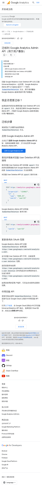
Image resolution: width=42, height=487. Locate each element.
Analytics (24, 2)
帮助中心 (5, 387)
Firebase (5, 458)
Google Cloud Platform (9, 461)
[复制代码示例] (38, 184)
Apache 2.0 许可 (31, 335)
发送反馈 (7, 43)
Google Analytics (18, 31)
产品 (8, 31)
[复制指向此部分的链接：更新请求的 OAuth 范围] (26, 240)
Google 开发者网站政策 (24, 337)
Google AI (5, 465)
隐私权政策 (10, 477)
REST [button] (5, 180)
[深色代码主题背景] (35, 184)
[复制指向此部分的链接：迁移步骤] (14, 122)
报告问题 (5, 401)
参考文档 (7, 34)
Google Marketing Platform (11, 427)
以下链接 (8, 306)
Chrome (4, 454)
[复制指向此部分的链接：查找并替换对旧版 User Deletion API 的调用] (8, 160)
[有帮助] (18, 38)
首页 (3, 31)
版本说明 (5, 394)
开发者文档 (7, 9)
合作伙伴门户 (6, 423)
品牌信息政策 (6, 437)
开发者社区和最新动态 (9, 411)
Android (4, 451)
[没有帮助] (21, 38)
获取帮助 (5, 398)
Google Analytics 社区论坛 (10, 414)
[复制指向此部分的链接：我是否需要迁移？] (24, 100)
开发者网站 (5, 391)
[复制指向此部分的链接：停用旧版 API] (16, 291)
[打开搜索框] (33, 2)
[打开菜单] (3, 2)
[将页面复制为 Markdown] (11, 55)
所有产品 (5, 468)
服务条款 (5, 430)
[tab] (5, 180)
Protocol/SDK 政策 (8, 434)
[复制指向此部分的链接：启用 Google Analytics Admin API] (36, 136)
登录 (37, 2)
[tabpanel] (21, 194)
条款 (3, 477)
